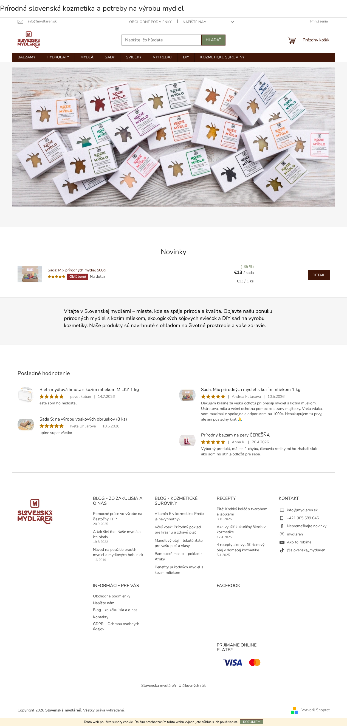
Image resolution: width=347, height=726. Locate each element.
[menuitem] (26, 57)
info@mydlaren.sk (302, 510)
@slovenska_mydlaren (306, 550)
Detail (318, 275)
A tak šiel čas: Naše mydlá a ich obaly (116, 534)
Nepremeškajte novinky (306, 526)
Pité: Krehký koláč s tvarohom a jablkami (242, 511)
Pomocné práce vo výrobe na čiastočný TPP (117, 516)
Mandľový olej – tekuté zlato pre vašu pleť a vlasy (179, 543)
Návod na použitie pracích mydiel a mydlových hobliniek (118, 552)
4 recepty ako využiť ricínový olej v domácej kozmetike (240, 547)
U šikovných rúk (192, 685)
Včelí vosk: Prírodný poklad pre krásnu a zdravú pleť (178, 529)
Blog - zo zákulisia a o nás (115, 609)
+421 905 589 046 (303, 518)
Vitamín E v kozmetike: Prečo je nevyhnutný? (179, 516)
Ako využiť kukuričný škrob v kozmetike (241, 529)
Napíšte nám (195, 21)
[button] (36, 144)
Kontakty (100, 617)
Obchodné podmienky (150, 21)
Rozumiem (251, 722)
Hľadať (213, 39)
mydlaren (295, 534)
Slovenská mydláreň (158, 685)
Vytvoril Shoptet (315, 710)
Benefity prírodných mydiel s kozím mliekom (179, 570)
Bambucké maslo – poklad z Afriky (178, 556)
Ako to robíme (299, 542)
